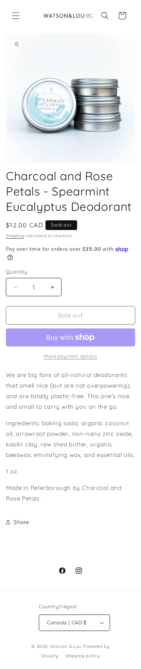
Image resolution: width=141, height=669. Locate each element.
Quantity (16, 271)
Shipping (15, 235)
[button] (15, 15)
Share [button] (21, 522)
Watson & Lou (65, 646)
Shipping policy (82, 655)
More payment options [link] (70, 356)
